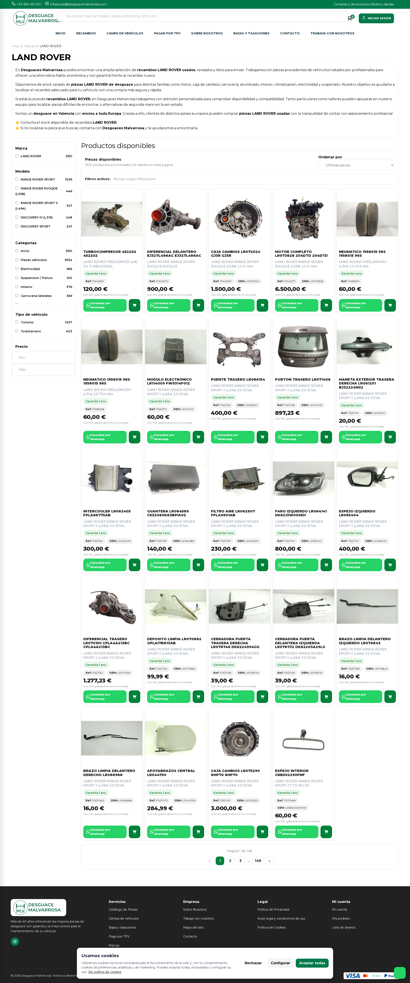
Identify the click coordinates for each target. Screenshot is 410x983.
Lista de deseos (343, 927)
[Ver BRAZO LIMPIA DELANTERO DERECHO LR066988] (134, 832)
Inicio (61, 33)
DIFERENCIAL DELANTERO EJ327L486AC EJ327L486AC (174, 254)
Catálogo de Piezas (123, 909)
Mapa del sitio (193, 927)
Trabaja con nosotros (332, 33)
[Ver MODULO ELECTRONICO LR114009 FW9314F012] (198, 437)
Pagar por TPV (167, 33)
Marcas (114, 945)
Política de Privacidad (273, 909)
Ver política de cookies (104, 972)
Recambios (86, 33)
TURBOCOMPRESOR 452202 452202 (109, 254)
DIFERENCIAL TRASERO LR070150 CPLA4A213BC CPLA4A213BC (106, 643)
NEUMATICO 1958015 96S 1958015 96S (362, 254)
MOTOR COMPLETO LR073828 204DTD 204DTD (301, 254)
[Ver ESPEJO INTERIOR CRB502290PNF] (326, 832)
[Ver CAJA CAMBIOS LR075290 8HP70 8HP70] (262, 832)
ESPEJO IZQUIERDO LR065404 (357, 513)
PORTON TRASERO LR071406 (303, 379)
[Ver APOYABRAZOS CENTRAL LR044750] (198, 832)
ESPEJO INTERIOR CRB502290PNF (292, 773)
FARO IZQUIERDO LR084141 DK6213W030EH (301, 513)
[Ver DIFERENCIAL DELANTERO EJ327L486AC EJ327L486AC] (198, 305)
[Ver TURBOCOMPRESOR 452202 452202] (134, 305)
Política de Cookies (272, 927)
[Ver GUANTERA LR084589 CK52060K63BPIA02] (198, 565)
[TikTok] (15, 941)
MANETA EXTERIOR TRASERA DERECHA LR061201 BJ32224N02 (366, 383)
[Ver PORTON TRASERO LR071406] (326, 437)
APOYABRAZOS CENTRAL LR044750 (171, 773)
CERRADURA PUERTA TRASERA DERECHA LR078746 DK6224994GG (235, 643)
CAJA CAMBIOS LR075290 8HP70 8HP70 (235, 773)
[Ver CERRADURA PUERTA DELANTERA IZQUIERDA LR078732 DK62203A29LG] (326, 696)
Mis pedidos (341, 918)
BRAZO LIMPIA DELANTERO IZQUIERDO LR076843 (365, 641)
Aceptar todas (312, 963)
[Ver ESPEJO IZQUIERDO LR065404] (390, 565)
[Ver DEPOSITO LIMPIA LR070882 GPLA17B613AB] (198, 696)
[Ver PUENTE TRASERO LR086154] (262, 437)
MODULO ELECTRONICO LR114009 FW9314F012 (169, 381)
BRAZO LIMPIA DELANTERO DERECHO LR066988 (109, 773)
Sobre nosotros (207, 33)
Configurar (280, 963)
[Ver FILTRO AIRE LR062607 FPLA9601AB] (262, 565)
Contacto (290, 33)
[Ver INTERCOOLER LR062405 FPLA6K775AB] (134, 565)
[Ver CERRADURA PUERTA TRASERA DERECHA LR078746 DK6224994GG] (262, 696)
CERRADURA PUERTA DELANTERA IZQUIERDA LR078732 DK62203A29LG (300, 643)
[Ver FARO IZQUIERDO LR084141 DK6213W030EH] (326, 565)
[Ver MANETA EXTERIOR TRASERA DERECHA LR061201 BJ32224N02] (390, 437)
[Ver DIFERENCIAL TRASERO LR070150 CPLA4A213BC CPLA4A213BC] (134, 696)
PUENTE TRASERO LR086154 (238, 379)
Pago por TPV (119, 936)
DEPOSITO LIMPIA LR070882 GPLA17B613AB (174, 641)
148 (258, 861)
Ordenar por (330, 157)
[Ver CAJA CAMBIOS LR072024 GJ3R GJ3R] (262, 305)
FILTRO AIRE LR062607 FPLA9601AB (233, 513)
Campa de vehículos (125, 33)
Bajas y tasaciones (251, 33)
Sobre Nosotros (194, 909)
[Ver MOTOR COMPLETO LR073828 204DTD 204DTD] (326, 305)
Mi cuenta (339, 909)
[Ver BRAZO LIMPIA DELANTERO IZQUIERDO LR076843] (390, 696)
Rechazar (253, 963)
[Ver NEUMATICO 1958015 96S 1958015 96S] (390, 305)
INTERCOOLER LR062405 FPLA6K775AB (107, 513)
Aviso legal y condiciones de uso (281, 918)
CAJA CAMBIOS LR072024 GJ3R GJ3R (235, 254)
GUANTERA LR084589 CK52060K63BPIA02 (168, 513)
